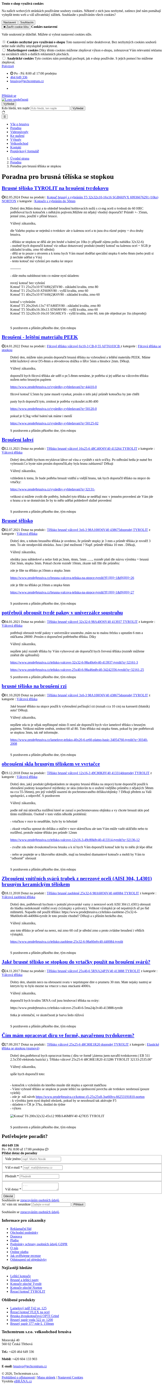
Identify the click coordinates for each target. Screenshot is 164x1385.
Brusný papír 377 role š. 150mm (32, 1323)
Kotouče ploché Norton (26, 1287)
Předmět (10, 1176)
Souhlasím (27, 22)
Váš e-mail (12, 1167)
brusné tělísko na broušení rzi (34, 686)
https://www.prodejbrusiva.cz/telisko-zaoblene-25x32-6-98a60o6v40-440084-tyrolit (66, 941)
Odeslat (8, 1196)
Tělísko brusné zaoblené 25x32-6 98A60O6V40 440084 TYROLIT (93, 893)
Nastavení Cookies (70, 1377)
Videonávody (19, 132)
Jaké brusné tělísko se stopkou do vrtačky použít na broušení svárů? (76, 962)
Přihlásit (78, 1204)
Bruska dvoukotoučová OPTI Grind (34, 1316)
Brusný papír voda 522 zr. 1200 (31, 1320)
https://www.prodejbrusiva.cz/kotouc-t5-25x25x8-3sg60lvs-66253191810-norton (90, 1097)
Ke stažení (17, 136)
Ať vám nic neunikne (16, 1204)
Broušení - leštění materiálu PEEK (40, 337)
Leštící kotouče (20, 1276)
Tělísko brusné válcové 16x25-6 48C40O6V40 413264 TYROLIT (92, 448)
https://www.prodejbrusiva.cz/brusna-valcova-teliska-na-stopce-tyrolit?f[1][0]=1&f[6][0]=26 (72, 578)
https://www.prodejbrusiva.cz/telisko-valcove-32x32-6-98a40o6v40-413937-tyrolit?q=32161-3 (74, 662)
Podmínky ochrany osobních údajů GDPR (38, 1244)
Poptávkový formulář (24, 151)
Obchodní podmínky (24, 1232)
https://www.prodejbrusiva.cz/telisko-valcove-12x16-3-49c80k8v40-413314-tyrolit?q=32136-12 (75, 840)
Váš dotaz (12, 1189)
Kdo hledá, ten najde (16, 108)
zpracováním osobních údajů (39, 1200)
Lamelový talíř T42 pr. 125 (28, 1308)
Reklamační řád (20, 1229)
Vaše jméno (13, 1159)
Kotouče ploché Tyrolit (25, 1284)
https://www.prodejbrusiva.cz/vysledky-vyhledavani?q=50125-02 (54, 423)
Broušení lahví (18, 439)
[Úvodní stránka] (15, 99)
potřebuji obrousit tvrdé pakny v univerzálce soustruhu (62, 612)
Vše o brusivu (19, 124)
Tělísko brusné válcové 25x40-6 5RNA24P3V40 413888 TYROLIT (93, 971)
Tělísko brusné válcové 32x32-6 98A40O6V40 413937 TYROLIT (92, 622)
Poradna (15, 128)
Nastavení (9, 22)
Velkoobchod (19, 143)
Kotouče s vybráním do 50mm (54, 201)
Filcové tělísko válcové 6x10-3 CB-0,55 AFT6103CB (84, 346)
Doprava (16, 1236)
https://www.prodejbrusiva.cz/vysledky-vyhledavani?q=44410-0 (53, 387)
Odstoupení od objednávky (28, 1259)
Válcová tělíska (12, 452)
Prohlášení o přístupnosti (18, 1377)
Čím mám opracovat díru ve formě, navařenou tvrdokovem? (68, 1035)
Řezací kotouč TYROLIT (27, 1291)
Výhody (15, 139)
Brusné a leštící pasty (24, 1280)
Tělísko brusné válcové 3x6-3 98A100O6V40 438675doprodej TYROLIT (97, 530)
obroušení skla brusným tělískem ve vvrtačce (51, 764)
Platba (14, 1240)
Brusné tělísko (17, 520)
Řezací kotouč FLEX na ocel (30, 1312)
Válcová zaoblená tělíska (18, 897)
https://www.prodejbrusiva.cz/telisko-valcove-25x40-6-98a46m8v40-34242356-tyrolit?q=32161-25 (77, 670)
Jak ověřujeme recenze (25, 1256)
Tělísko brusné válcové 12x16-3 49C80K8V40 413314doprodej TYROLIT (98, 773)
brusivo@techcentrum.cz (30, 1366)
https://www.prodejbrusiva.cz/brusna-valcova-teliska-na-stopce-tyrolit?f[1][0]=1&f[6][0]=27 (72, 592)
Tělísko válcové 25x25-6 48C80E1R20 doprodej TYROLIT (88, 1044)
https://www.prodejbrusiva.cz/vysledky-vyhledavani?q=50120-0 (53, 409)
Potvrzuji (8, 66)
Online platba (19, 1252)
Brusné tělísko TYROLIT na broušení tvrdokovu (55, 188)
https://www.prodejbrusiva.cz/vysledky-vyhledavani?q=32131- (52, 489)
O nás (14, 1248)
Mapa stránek (46, 1377)
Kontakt (15, 147)
